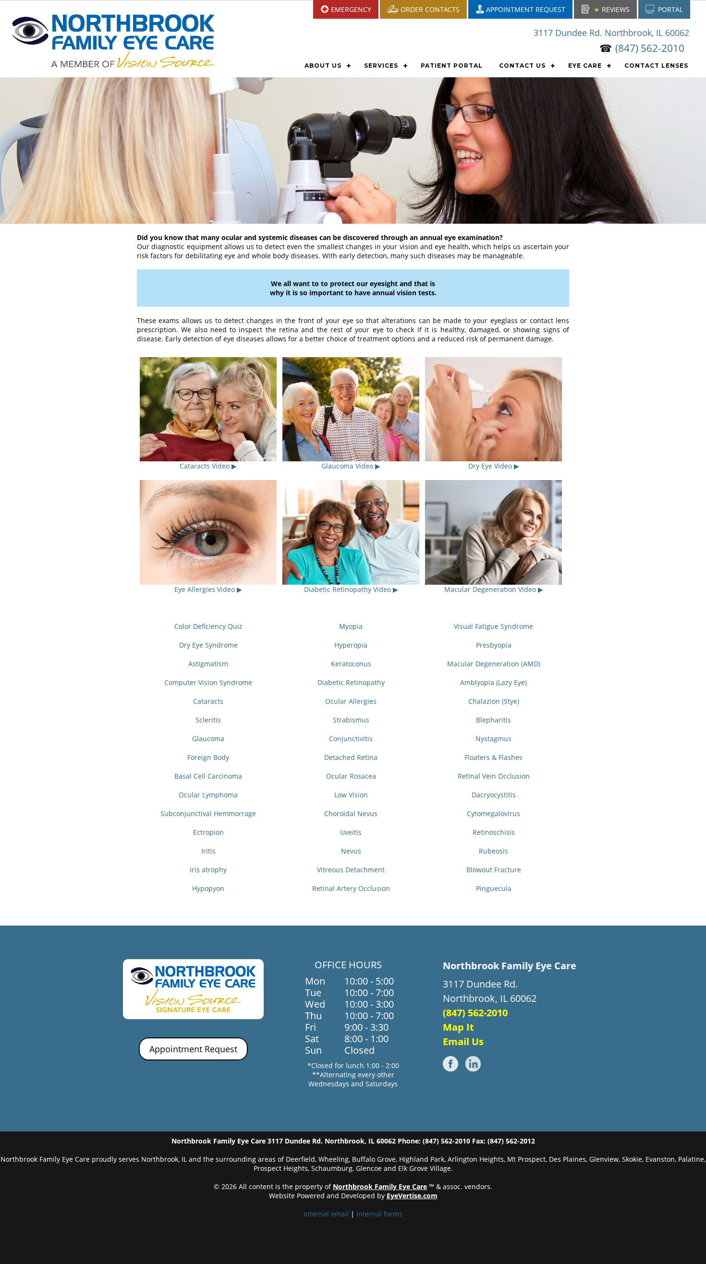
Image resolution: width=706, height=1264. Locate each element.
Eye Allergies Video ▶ (208, 589)
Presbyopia (493, 645)
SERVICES (381, 65)
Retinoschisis (494, 832)
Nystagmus (493, 738)
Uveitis (351, 832)
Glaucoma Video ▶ (350, 465)
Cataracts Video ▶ (208, 465)
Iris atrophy (208, 869)
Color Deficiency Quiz (208, 626)
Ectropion (208, 832)
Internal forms (379, 1213)
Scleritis (208, 719)
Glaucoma (208, 738)
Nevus (351, 850)
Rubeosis (493, 850)
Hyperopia (350, 645)
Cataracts (208, 701)
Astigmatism (208, 663)
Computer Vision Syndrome (208, 682)
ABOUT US (322, 65)
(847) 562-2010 (649, 48)
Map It (458, 1027)
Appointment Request (193, 1049)
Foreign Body (208, 757)
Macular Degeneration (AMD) (493, 663)
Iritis (208, 850)
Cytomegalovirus (493, 813)
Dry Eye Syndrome (208, 645)
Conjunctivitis (351, 738)
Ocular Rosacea (351, 776)
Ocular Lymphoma (208, 794)
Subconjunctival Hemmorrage (208, 813)
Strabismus (351, 719)
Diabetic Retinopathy (351, 682)
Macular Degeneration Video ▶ (493, 589)
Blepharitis (493, 719)
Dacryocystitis (494, 794)
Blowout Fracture (493, 869)
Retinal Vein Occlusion (494, 776)
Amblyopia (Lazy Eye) (493, 682)
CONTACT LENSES (656, 65)
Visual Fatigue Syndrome (493, 626)
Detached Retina (350, 757)
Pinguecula (493, 888)
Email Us (463, 1041)
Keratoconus (351, 663)
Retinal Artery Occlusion (351, 888)
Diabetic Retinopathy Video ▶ (351, 589)
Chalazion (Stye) (493, 701)
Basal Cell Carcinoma (208, 776)
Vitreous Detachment (351, 869)
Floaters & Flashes (493, 757)
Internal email (326, 1213)
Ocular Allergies (351, 701)
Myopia (351, 626)
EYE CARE (585, 65)
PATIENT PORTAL (452, 65)
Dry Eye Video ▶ (493, 465)
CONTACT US (522, 65)
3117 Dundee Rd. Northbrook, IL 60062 (611, 32)
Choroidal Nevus (350, 813)
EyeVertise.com (412, 1195)
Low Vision (351, 794)
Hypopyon (208, 888)
